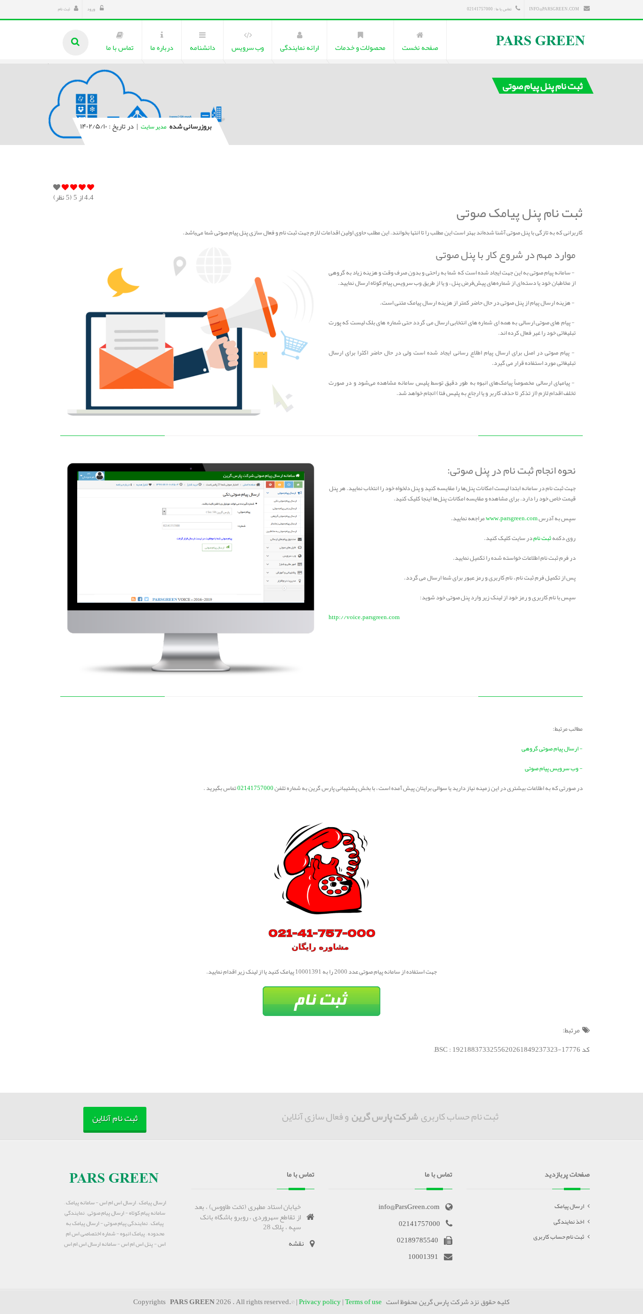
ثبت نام (64, 9)
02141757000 (254, 788)
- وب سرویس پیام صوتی (554, 768)
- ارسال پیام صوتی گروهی (552, 748)
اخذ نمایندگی (569, 1222)
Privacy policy (320, 1302)
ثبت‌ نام (542, 538)
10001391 (423, 1257)
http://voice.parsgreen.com (364, 617)
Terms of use (363, 1302)
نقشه (296, 1243)
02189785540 (417, 1240)
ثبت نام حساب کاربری (558, 1237)
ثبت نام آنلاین (114, 1118)
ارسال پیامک (569, 1206)
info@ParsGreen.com (554, 9)
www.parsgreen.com (512, 518)
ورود (91, 9)
